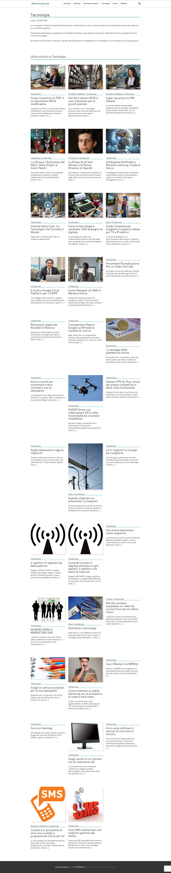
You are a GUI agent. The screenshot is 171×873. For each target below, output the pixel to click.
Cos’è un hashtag (41, 728)
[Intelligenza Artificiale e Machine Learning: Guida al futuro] (123, 154)
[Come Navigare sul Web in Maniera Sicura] (85, 283)
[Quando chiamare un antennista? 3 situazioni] (85, 490)
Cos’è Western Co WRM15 (122, 664)
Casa (108, 222)
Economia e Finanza (90, 3)
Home (33, 21)
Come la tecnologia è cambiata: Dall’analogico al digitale (85, 229)
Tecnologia (105, 3)
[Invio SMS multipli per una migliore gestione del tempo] (85, 822)
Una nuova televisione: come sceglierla (120, 532)
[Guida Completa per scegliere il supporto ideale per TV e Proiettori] (123, 218)
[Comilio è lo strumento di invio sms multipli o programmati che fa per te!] (48, 822)
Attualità (67, 3)
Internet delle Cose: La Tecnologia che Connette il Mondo (47, 229)
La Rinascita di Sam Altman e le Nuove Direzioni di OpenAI (80, 165)
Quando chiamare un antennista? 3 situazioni (83, 500)
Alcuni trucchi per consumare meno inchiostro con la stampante (42, 386)
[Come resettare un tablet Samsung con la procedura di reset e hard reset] (85, 683)
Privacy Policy (91, 867)
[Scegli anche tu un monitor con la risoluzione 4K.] (85, 751)
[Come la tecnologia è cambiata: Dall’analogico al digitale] (85, 218)
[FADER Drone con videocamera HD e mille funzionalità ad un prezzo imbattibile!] (85, 402)
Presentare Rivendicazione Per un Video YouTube (122, 265)
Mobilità (124, 3)
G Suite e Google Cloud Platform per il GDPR (45, 292)
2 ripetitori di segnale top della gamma (46, 564)
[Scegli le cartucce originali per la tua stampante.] (48, 680)
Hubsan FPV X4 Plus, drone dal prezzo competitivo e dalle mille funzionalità (123, 384)
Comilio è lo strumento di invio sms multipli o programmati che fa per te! (48, 833)
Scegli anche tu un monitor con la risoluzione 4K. (85, 761)
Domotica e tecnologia (82, 628)
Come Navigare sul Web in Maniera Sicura (84, 292)
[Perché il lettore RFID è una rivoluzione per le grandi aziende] (85, 90)
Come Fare (47, 158)
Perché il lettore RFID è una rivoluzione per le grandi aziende (83, 101)
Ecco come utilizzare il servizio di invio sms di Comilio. (120, 731)
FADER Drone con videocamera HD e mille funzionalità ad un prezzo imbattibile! (84, 414)
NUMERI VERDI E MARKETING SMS (42, 631)
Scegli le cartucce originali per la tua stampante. (47, 689)
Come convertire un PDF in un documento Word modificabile (47, 101)
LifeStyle (77, 3)
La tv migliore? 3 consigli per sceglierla (121, 452)
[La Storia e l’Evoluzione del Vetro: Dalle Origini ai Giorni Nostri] (48, 154)
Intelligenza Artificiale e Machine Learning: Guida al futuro (123, 165)
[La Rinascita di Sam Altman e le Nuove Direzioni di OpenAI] (85, 154)
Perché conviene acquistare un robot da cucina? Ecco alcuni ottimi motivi (122, 608)
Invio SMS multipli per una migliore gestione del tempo (84, 833)
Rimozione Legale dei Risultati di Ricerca (44, 326)
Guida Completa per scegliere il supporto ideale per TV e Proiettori (123, 229)
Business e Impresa (76, 94)
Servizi (115, 3)
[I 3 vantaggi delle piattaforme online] (123, 342)
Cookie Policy (103, 867)
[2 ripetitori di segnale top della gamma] (48, 555)
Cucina (109, 599)
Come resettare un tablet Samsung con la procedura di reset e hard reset (85, 694)
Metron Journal (40, 3)
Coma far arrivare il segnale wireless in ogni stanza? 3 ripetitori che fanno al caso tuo (83, 567)
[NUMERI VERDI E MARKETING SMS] (48, 622)
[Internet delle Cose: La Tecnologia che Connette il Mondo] (48, 218)
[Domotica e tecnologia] (85, 620)
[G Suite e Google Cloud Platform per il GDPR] (48, 283)
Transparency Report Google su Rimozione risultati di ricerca (81, 328)
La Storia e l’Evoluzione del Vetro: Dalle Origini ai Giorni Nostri (48, 165)
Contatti (113, 867)
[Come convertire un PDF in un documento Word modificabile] (48, 90)
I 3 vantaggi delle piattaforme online (117, 351)
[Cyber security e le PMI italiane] (123, 90)
